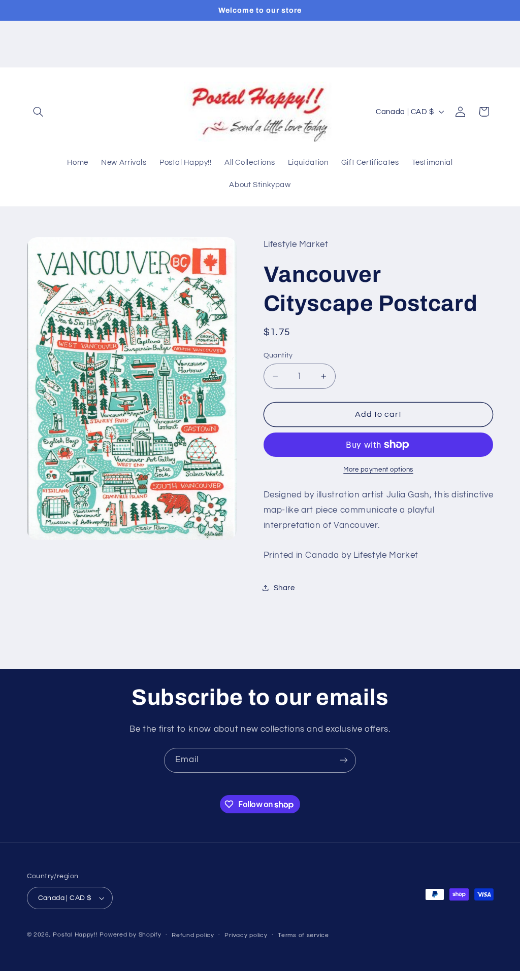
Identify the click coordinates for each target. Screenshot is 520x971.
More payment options (378, 469)
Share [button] (284, 588)
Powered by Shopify (130, 935)
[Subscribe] (343, 760)
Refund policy (193, 935)
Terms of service (303, 935)
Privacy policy (245, 935)
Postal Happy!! (75, 935)
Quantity (278, 355)
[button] (38, 111)
